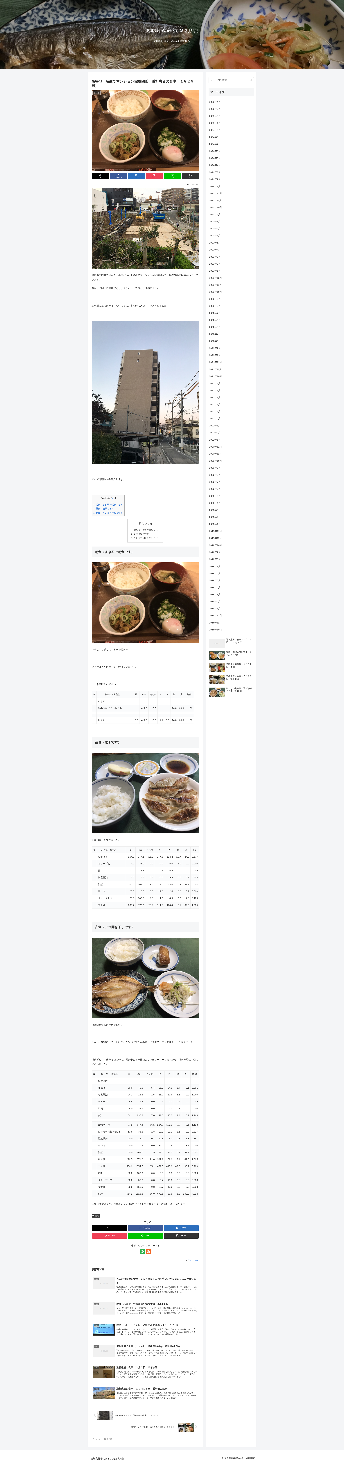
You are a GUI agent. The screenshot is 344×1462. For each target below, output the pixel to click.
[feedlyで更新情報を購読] (142, 1251)
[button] (190, 176)
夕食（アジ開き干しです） (108, 512)
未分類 (97, 1216)
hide (113, 498)
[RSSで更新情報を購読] (148, 1251)
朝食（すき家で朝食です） (108, 504)
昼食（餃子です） (103, 508)
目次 (141, 523)
